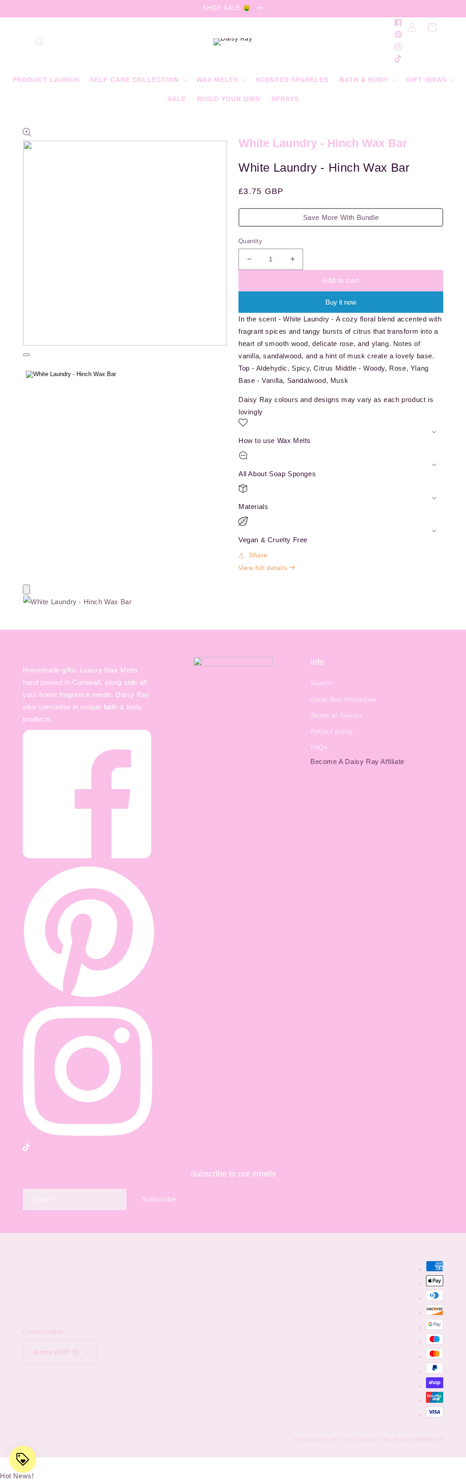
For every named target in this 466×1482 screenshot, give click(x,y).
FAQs (318, 747)
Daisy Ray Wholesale (343, 699)
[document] (233, 603)
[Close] (26, 589)
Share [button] (258, 555)
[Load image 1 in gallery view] (71, 374)
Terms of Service (336, 715)
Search (321, 683)
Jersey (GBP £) (55, 1351)
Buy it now (340, 302)
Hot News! (17, 1476)
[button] (40, 42)
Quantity (250, 241)
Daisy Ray (326, 1439)
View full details (263, 567)
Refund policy (331, 731)
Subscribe (159, 1199)
